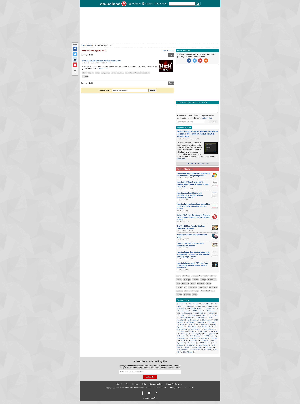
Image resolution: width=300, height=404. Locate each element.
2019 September (182, 350)
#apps (209, 283)
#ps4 (142, 73)
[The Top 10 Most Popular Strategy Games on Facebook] (214, 230)
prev (203, 164)
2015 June (192, 315)
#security (196, 280)
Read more (103, 69)
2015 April (211, 313)
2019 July (208, 347)
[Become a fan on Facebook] (189, 60)
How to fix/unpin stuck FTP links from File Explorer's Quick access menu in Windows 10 (192, 265)
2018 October (191, 343)
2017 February (209, 329)
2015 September (186, 318)
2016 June (181, 324)
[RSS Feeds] (156, 394)
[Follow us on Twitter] (195, 60)
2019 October (195, 350)
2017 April (191, 331)
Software (136, 3)
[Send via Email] (75, 65)
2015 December (193, 320)
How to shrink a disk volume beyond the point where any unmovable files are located (193, 206)
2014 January (181, 304)
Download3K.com (131, 388)
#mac (200, 287)
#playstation (105, 73)
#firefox (179, 295)
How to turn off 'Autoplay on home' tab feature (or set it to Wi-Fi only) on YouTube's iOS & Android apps (197, 133)
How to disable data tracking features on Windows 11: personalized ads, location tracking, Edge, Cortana (193, 254)
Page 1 (171, 55)
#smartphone (213, 287)
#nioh (97, 73)
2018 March (194, 338)
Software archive (156, 384)
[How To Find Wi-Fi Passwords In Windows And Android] (214, 247)
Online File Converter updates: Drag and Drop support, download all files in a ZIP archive (193, 217)
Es (193, 388)
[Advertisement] (150, 25)
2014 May (188, 306)
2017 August (196, 334)
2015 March (199, 313)
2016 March (190, 322)
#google (203, 280)
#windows (186, 276)
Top (127, 384)
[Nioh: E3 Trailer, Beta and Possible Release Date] (165, 72)
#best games (193, 287)
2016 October (192, 327)
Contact (135, 384)
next (207, 164)
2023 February (187, 352)
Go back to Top (151, 398)
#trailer (121, 73)
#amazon (114, 73)
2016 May (212, 322)
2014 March (206, 304)
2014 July (210, 306)
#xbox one (187, 295)
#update (211, 291)
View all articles (168, 50)
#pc (185, 287)
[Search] (198, 4)
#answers (179, 291)
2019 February (203, 345)
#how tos (214, 276)
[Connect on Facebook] (142, 394)
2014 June (199, 306)
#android (194, 276)
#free (178, 283)
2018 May (215, 338)
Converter (162, 3)
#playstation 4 (134, 73)
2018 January (181, 338)
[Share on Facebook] (75, 49)
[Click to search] (198, 3)
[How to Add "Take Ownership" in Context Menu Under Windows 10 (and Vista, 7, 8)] (214, 186)
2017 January (195, 329)
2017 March (181, 331)
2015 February (186, 313)
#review (179, 280)
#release (85, 76)
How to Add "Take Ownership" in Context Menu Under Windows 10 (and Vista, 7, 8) (192, 184)
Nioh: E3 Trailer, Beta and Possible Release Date (101, 61)
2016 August (205, 324)
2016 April (200, 322)
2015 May (181, 315)
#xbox (195, 295)
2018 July (193, 340)
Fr (185, 388)
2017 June (213, 331)
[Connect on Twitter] (149, 394)
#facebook (203, 291)
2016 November (206, 327)
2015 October (200, 318)
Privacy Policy (175, 388)
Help (144, 384)
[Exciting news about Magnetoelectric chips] (214, 239)
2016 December (182, 329)
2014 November (183, 311)
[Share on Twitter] (75, 54)
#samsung (195, 291)
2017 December (210, 336)
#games (91, 73)
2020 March (207, 350)
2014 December (197, 311)
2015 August (214, 315)
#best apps (187, 280)
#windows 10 (212, 280)
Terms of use (161, 388)
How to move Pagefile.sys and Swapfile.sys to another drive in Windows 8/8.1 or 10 (190, 195)
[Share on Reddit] (75, 59)
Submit (119, 384)
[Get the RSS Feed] (206, 60)
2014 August (181, 308)
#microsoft (185, 283)
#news (85, 73)
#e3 (127, 73)
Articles (149, 3)
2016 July (192, 324)
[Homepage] (113, 3)
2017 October (181, 336)
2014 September (195, 308)
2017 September (209, 334)
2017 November (195, 336)
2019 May (198, 347)
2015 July (202, 315)
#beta (148, 73)
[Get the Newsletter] (200, 60)
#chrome (179, 287)
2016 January (206, 320)
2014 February (193, 304)
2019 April (188, 347)
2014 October (210, 308)
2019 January (191, 345)
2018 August (204, 340)
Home (83, 45)
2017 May (202, 331)
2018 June (183, 340)
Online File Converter (174, 384)
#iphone (187, 291)
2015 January (211, 311)
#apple (193, 283)
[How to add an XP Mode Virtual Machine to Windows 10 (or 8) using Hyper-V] (214, 177)
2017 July (184, 334)
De (189, 388)
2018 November (204, 343)
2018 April (204, 338)
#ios (207, 276)
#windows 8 (201, 283)
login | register (207, 118)
